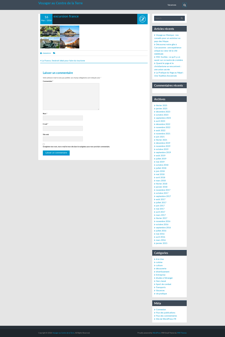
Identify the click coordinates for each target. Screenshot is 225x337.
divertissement (162, 272)
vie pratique (161, 294)
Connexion (161, 310)
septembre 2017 (163, 196)
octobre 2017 (162, 193)
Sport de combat (163, 284)
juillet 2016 (161, 231)
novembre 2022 (163, 127)
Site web (46, 134)
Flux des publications (165, 313)
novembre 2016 (163, 221)
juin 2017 (160, 206)
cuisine (159, 262)
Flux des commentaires (166, 316)
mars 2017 (161, 215)
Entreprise (160, 275)
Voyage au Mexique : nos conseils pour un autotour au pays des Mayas (167, 38)
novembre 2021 (163, 134)
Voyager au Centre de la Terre (60, 3)
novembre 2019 (163, 146)
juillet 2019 (161, 159)
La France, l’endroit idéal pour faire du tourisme (63, 61)
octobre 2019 (162, 149)
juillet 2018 (161, 168)
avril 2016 (160, 237)
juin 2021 (160, 137)
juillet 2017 (161, 203)
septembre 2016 (163, 228)
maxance (47, 53)
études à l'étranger (164, 278)
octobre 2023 (162, 115)
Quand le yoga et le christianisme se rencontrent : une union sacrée (167, 66)
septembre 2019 (163, 152)
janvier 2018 (161, 187)
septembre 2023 (163, 118)
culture (159, 265)
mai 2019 (160, 162)
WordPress (157, 333)
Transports (161, 287)
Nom (45, 113)
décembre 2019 (163, 143)
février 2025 (161, 105)
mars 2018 (161, 181)
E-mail (45, 124)
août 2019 (160, 156)
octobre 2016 (162, 224)
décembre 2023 (163, 112)
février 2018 (161, 184)
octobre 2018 (162, 165)
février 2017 (161, 218)
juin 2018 (160, 171)
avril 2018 (160, 177)
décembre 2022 (163, 124)
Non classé (161, 281)
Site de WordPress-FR (166, 319)
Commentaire (48, 81)
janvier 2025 (161, 109)
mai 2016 (160, 234)
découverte (161, 269)
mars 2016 (161, 240)
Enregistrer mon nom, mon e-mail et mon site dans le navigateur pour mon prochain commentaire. (76, 146)
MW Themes (182, 333)
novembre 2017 (163, 190)
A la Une (160, 259)
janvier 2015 (161, 243)
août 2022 (160, 130)
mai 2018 (160, 174)
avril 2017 (160, 212)
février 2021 (161, 140)
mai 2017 (160, 209)
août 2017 (160, 199)
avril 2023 (160, 121)
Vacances (172, 5)
